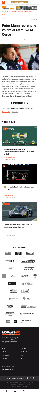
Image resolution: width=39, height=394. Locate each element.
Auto (8, 11)
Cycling (4, 358)
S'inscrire (15, 112)
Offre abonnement (20, 2)
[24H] (6, 391)
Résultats (23, 351)
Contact (30, 382)
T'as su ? (23, 348)
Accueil (4, 11)
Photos (22, 355)
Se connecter (6, 112)
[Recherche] (24, 391)
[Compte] (15, 391)
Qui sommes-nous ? (8, 369)
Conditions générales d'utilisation (15, 382)
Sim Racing (5, 355)
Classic (4, 351)
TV (21, 358)
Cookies (28, 384)
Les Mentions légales (17, 384)
